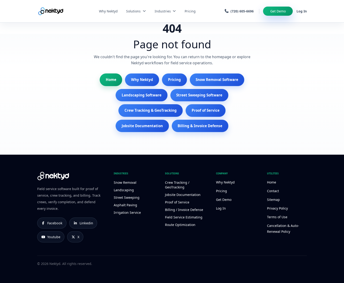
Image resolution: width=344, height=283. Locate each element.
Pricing (190, 11)
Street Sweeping (126, 197)
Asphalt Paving (125, 205)
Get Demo (278, 11)
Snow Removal (125, 182)
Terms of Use (277, 217)
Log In (301, 11)
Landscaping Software (141, 95)
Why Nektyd (108, 11)
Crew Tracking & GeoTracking (150, 110)
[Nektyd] (53, 11)
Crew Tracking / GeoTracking (177, 184)
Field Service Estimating (183, 217)
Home (111, 79)
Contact (273, 191)
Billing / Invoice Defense (184, 209)
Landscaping (124, 190)
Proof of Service (206, 110)
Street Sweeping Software (199, 95)
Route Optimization (180, 224)
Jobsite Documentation (142, 125)
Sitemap (273, 199)
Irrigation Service (127, 212)
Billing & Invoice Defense (200, 125)
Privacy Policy (277, 208)
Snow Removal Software (217, 79)
